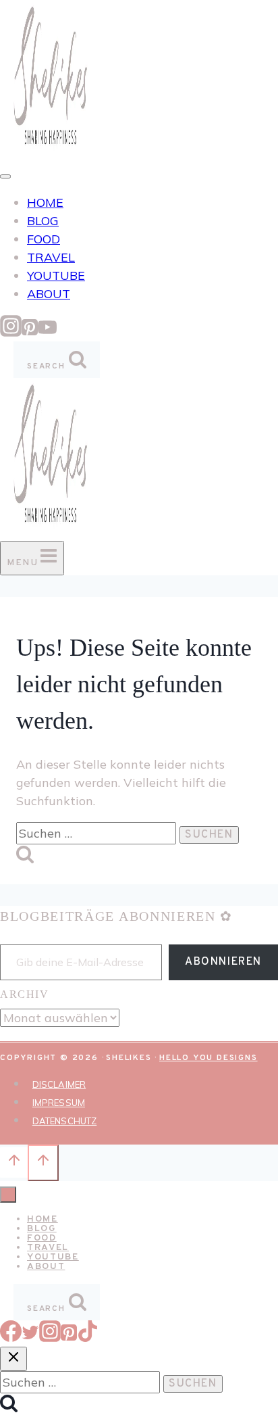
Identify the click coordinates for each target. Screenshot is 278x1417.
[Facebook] (11, 1337)
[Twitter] (30, 1337)
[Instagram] (11, 332)
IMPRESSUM (58, 1102)
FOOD (43, 239)
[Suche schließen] (13, 1359)
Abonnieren (223, 962)
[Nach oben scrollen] (14, 1162)
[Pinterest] (30, 332)
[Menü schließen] (8, 1194)
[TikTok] (88, 1337)
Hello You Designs (208, 1058)
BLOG (43, 221)
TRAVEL (51, 257)
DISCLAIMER (59, 1084)
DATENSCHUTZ (64, 1120)
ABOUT (48, 294)
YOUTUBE (56, 275)
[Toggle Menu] (5, 176)
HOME (45, 202)
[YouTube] (47, 332)
